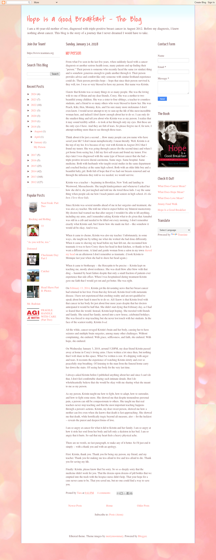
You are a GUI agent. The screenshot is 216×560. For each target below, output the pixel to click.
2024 (34, 94)
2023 (34, 99)
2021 (34, 110)
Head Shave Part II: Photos (50, 288)
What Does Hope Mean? (171, 192)
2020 (34, 115)
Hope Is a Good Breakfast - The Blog (84, 19)
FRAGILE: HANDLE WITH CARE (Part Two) (48, 315)
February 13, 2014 (80, 288)
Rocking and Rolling (40, 219)
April (37, 137)
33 (42, 226)
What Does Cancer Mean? (172, 186)
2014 (34, 171)
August (38, 131)
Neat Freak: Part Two (49, 204)
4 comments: (104, 492)
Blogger (142, 536)
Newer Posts (75, 505)
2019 (34, 121)
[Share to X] (124, 493)
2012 (34, 182)
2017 (34, 155)
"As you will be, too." (38, 242)
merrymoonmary (114, 536)
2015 (34, 166)
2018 (34, 126)
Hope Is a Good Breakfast (172, 209)
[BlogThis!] (121, 493)
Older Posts (143, 505)
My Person (73, 53)
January (38, 142)
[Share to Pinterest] (131, 493)
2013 (34, 176)
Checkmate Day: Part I (50, 256)
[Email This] (118, 493)
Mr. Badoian (33, 303)
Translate (182, 234)
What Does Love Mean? (171, 198)
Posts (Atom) (116, 514)
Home (109, 505)
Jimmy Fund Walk (167, 204)
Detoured (32, 248)
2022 (34, 105)
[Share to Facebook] (128, 493)
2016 (34, 160)
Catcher (45, 271)
